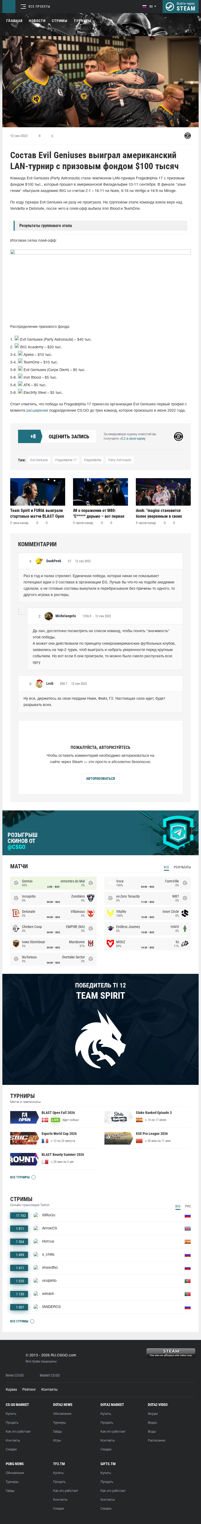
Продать (12, 1422)
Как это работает (18, 1431)
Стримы (60, 21)
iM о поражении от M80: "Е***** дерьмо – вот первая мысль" (98, 513)
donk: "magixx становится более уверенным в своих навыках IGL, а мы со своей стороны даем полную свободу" (160, 513)
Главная (14, 21)
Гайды (57, 1431)
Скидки (11, 1449)
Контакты (49, 1390)
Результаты (182, 867)
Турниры (82, 21)
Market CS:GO (50, 1375)
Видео (152, 1422)
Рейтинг (29, 1390)
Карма (11, 1390)
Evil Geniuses (39, 460)
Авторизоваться (100, 778)
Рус (188, 1206)
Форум (153, 1413)
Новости (37, 21)
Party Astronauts (119, 460)
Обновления (62, 1413)
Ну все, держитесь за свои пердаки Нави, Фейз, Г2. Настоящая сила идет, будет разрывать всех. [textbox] (95, 702)
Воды (152, 1431)
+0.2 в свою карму (132, 438)
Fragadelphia (92, 460)
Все (166, 867)
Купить (11, 1413)
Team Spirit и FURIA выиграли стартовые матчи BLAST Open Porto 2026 (37, 513)
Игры (57, 1440)
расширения (37, 410)
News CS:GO (15, 1375)
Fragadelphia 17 (66, 460)
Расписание (156, 1440)
